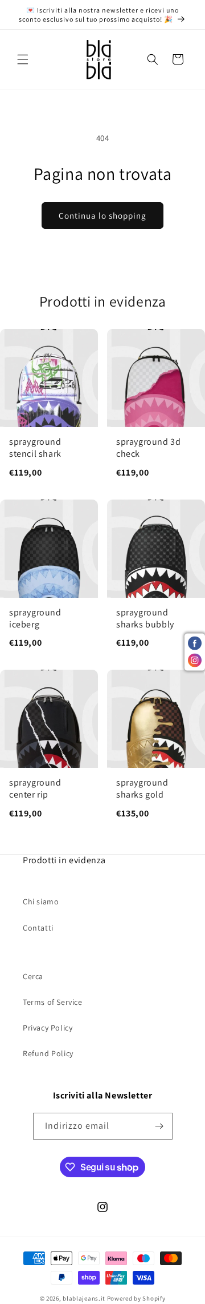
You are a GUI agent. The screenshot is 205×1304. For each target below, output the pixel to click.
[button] (22, 59)
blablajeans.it (84, 1298)
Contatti (38, 928)
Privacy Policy (47, 1028)
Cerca (33, 976)
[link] (49, 409)
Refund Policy (48, 1053)
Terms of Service (53, 1002)
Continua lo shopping (102, 215)
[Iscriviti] (159, 1126)
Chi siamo (41, 901)
